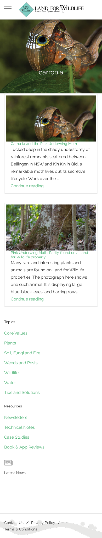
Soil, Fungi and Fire (22, 352)
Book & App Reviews (24, 447)
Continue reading (38, 186)
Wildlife (11, 372)
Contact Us (14, 522)
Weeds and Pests (21, 362)
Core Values (15, 333)
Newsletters (15, 417)
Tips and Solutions (22, 392)
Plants (10, 343)
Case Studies (16, 437)
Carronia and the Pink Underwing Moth (44, 144)
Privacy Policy (43, 522)
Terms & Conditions (20, 529)
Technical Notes (19, 427)
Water (10, 382)
